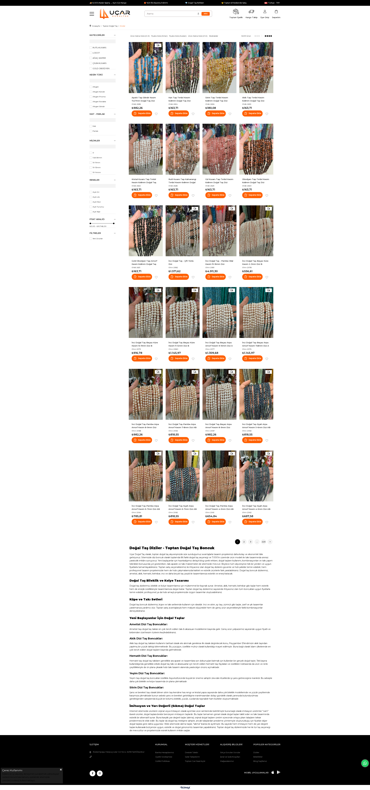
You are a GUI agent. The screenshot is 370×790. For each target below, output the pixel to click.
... (257, 542)
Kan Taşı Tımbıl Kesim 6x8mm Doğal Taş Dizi (180, 99)
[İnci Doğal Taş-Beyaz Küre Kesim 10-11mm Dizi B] (146, 312)
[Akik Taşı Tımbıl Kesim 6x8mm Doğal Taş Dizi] (256, 67)
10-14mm (97, 172)
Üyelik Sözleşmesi (163, 757)
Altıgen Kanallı (99, 92)
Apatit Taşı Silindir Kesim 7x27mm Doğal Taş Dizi (144, 99)
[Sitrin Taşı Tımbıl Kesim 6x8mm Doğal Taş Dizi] (219, 67)
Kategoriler (97, 35)
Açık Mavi (97, 202)
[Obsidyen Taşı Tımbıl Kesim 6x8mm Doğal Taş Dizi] (256, 149)
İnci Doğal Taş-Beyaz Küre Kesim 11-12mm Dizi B (182, 344)
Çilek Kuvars (100, 63)
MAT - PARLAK (97, 114)
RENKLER (94, 180)
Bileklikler (258, 757)
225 (264, 542)
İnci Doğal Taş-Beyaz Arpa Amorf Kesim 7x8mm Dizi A (255, 344)
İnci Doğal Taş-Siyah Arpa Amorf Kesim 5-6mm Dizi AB (256, 426)
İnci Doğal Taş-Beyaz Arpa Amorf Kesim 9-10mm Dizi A (219, 344)
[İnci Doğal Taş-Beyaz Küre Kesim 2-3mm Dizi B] (256, 230)
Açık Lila (96, 197)
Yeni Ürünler (98, 238)
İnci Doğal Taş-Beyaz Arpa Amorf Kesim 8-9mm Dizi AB (218, 426)
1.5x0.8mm (97, 158)
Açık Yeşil (96, 212)
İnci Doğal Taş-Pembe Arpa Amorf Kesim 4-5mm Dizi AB (219, 507)
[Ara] (205, 14)
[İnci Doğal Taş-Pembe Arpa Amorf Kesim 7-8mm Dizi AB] (183, 394)
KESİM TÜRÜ (96, 74)
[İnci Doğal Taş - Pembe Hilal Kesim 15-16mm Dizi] (219, 230)
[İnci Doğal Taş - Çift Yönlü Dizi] (183, 230)
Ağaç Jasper (99, 58)
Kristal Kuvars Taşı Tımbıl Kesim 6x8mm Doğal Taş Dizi (144, 181)
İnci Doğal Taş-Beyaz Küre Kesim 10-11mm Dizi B (145, 344)
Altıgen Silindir (99, 106)
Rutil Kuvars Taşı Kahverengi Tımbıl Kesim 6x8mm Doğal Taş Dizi (182, 181)
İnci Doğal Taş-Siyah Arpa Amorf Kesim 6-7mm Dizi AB (183, 507)
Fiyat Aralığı (97, 219)
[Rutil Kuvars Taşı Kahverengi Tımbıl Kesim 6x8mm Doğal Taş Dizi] (183, 149)
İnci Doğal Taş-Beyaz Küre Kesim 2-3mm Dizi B (255, 262)
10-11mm (96, 162)
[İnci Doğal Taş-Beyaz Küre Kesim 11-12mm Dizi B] (183, 312)
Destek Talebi (191, 752)
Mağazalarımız (227, 761)
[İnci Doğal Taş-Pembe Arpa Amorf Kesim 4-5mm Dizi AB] (219, 475)
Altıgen (96, 87)
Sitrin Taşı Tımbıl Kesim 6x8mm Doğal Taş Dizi (216, 99)
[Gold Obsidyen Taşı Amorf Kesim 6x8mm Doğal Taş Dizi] (146, 230)
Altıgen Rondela (99, 101)
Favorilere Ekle (156, 114)
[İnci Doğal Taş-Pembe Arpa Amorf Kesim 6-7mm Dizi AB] (146, 475)
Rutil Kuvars (99, 47)
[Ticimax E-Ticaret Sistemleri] (185, 787)
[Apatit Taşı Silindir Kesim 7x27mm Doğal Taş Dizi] (146, 67)
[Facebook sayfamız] (92, 773)
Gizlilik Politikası (162, 761)
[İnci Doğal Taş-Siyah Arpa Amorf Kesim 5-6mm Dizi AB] (256, 394)
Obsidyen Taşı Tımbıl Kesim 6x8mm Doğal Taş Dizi (255, 181)
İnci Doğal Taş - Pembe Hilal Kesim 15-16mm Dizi (219, 262)
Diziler (256, 752)
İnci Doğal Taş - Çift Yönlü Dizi (181, 262)
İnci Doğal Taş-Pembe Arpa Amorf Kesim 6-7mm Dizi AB (146, 507)
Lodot (96, 53)
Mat (94, 126)
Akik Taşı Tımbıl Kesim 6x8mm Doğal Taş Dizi (253, 99)
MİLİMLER (95, 140)
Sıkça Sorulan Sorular (230, 752)
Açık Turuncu (98, 207)
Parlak (95, 131)
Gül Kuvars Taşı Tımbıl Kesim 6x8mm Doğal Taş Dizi (219, 181)
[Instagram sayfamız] (100, 773)
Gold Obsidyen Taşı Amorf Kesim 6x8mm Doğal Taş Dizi (144, 262)
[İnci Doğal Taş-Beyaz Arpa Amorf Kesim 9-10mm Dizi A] (219, 312)
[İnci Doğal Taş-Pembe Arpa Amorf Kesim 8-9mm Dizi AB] (146, 394)
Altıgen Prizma (99, 97)
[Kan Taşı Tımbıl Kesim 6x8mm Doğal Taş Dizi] (183, 67)
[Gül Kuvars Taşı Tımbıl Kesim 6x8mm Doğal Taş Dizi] (219, 149)
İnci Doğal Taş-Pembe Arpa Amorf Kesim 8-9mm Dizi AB (145, 426)
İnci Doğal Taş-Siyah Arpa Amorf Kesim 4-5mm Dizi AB (256, 507)
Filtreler (95, 233)
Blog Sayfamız (260, 761)
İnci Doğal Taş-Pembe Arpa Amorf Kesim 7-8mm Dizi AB (183, 426)
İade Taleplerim (192, 757)
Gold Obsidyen (101, 68)
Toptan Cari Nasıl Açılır (195, 761)
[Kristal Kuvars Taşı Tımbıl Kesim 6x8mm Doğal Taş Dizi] (146, 149)
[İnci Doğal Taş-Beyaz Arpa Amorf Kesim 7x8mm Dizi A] (256, 312)
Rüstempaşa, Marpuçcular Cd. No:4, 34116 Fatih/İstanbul (118, 752)
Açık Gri (96, 192)
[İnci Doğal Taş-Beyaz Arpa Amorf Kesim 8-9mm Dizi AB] (219, 394)
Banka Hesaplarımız (164, 752)
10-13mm (97, 167)
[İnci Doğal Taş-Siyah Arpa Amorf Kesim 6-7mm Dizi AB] (183, 475)
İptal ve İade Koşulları (230, 757)
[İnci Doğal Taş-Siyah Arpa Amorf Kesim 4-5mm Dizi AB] (256, 475)
